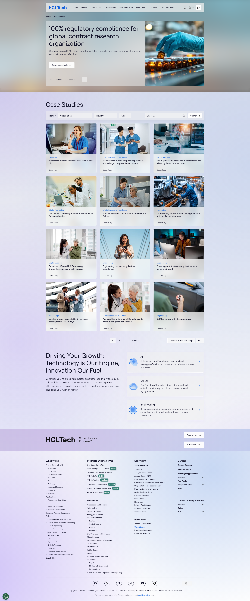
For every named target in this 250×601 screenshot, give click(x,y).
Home (48, 16)
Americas (182, 477)
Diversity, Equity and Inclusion (146, 489)
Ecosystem (111, 7)
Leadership (139, 499)
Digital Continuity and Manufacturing (61, 523)
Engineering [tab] (71, 79)
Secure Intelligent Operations (99, 472)
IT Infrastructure (52, 535)
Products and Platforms (100, 460)
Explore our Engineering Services (165, 410)
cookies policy (144, 595)
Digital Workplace (54, 545)
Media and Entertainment (98, 566)
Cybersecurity (53, 542)
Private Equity (92, 547)
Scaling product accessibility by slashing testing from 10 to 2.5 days (68, 320)
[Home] (58, 7)
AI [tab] (51, 79)
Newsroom (138, 502)
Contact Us (112, 590)
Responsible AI (56, 475)
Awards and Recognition (144, 479)
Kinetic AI (51, 490)
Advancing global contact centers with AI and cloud (71, 162)
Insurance (92, 530)
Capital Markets (95, 524)
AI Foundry (52, 484)
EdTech (49, 516)
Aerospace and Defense (97, 505)
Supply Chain (51, 558)
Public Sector (92, 550)
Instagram (131, 583)
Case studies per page (181, 340)
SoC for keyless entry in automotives (174, 319)
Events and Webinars (143, 530)
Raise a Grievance (174, 590)
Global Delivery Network (144, 492)
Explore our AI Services (165, 362)
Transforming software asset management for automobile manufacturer (178, 214)
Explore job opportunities (188, 473)
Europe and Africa (185, 484)
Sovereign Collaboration (101, 484)
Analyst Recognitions (143, 473)
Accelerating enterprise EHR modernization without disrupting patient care (123, 320)
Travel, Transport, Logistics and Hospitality (104, 572)
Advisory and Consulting (57, 500)
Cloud (50, 539)
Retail (89, 553)
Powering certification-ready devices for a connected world (177, 267)
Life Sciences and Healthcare (99, 534)
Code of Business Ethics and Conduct (150, 482)
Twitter (107, 583)
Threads (154, 583)
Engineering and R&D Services (58, 519)
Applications (51, 497)
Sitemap (162, 590)
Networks (51, 548)
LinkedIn (119, 583)
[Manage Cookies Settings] (5, 596)
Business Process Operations (58, 513)
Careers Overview (185, 465)
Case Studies (139, 527)
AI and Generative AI (54, 465)
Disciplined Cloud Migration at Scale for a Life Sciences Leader (71, 214)
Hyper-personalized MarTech (102, 488)
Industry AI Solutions (55, 487)
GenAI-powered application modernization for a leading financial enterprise (179, 162)
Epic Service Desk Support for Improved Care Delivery (124, 214)
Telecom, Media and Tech (97, 556)
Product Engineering (55, 529)
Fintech (92, 527)
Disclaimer (123, 590)
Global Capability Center (56, 532)
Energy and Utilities (95, 514)
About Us (138, 469)
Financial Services (94, 518)
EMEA (180, 508)
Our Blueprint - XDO (95, 465)
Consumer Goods (94, 511)
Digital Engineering (55, 526)
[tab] (84, 79)
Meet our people (184, 469)
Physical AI (52, 493)
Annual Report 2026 (142, 476)
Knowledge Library (142, 533)
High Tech (93, 563)
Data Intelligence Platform (101, 468)
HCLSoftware (168, 7)
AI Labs (53, 471)
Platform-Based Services (57, 551)
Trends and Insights (142, 524)
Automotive (92, 508)
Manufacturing (93, 537)
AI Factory (51, 478)
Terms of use (151, 590)
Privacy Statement (137, 590)
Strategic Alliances (142, 508)
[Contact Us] (198, 7)
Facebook (95, 583)
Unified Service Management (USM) (60, 554)
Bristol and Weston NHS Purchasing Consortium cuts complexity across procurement (66, 267)
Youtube (143, 583)
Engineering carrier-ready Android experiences (119, 267)
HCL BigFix (96, 476)
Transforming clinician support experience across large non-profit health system (123, 162)
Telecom (92, 560)
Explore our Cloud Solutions (165, 386)
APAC (180, 512)
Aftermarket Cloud (98, 492)
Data (50, 503)
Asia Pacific (182, 481)
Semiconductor (95, 569)
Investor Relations (141, 495)
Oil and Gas (92, 543)
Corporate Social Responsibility (147, 486)
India (180, 488)
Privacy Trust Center (142, 505)
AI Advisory (52, 468)
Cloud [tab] (59, 79)
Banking (92, 521)
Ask (185, 7)
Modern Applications (55, 506)
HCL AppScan (98, 480)
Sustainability (140, 511)
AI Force (51, 481)
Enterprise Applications (56, 509)
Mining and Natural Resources (99, 540)
